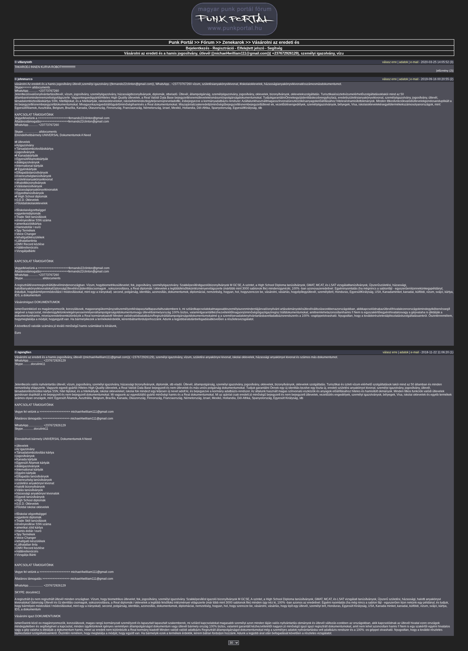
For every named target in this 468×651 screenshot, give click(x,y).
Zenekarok (233, 42)
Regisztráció (223, 48)
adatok (403, 62)
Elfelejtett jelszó (250, 48)
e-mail (414, 62)
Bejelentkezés (197, 48)
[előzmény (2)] (444, 70)
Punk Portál (181, 42)
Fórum (207, 42)
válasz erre (389, 62)
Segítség (274, 48)
